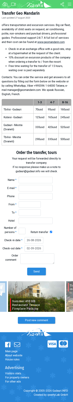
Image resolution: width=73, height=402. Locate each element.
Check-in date (13, 240)
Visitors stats (13, 373)
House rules (12, 359)
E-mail (11, 188)
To (14, 212)
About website (13, 355)
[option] (36, 296)
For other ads (13, 381)
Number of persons (10, 230)
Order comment (11, 257)
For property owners (17, 377)
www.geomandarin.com (51, 42)
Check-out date (12, 248)
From (12, 204)
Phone (11, 196)
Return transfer (39, 232)
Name (12, 180)
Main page (11, 351)
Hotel (12, 220)
